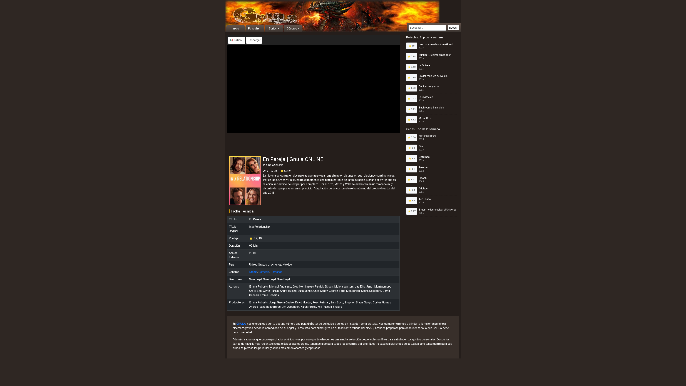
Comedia (264, 272)
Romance (276, 272)
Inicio (235, 28)
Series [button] (273, 28)
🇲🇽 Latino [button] (236, 40)
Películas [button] (254, 28)
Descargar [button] (254, 40)
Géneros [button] (292, 28)
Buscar (453, 27)
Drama (253, 272)
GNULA (241, 323)
